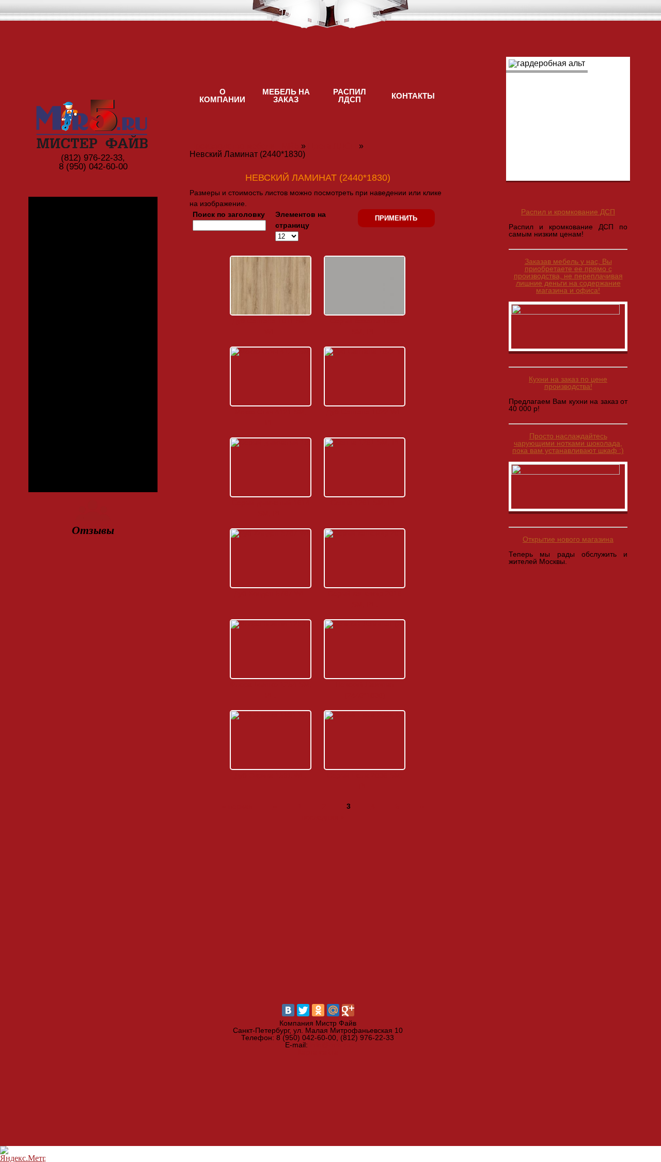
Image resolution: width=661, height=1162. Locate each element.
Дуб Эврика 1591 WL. (270, 775)
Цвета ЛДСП (93, 259)
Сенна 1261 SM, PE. (364, 502)
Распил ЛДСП (349, 95)
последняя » (323, 817)
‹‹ (275, 806)
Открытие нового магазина (568, 539)
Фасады (93, 406)
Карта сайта (317, 1052)
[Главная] (93, 102)
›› (421, 806)
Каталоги (93, 357)
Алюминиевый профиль (93, 314)
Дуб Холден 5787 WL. (270, 593)
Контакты (413, 95)
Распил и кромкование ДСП (568, 212)
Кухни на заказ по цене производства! (568, 382)
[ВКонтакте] (288, 1010)
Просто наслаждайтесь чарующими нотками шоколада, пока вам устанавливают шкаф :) (568, 443)
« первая (237, 806)
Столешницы (93, 455)
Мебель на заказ (286, 95)
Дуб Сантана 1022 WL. (364, 411)
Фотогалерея (93, 209)
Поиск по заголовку (229, 214)
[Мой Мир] (333, 1010)
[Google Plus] (348, 1010)
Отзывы (93, 530)
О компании (222, 95)
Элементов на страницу (300, 219)
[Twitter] (303, 1010)
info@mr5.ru (330, 1045)
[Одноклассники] (318, 1010)
